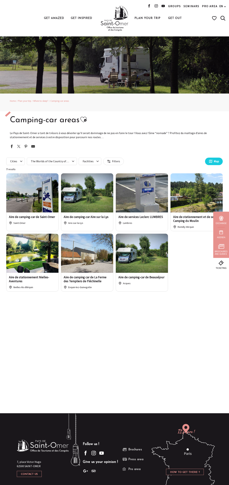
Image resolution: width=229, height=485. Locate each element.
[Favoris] (214, 18)
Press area (135, 459)
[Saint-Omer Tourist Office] (114, 18)
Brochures (135, 449)
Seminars (191, 6)
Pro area (210, 6)
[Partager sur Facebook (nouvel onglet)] (11, 147)
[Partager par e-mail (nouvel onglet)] (33, 147)
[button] (223, 18)
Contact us (29, 474)
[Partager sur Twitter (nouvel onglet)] (19, 147)
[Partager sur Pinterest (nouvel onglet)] (26, 147)
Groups (174, 6)
